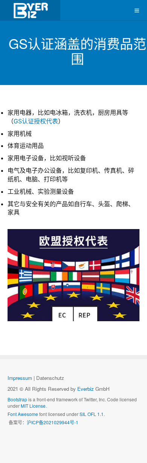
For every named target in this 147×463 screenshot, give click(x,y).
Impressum (20, 377)
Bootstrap (17, 399)
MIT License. (34, 405)
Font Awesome (23, 414)
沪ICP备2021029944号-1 (52, 422)
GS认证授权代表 (36, 121)
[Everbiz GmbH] (30, 10)
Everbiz (85, 388)
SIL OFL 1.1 (92, 414)
